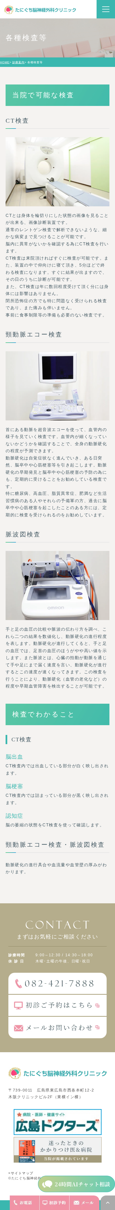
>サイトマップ (20, 1173)
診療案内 (18, 62)
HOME (4, 62)
